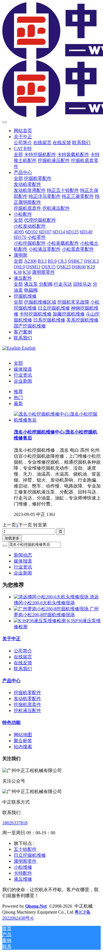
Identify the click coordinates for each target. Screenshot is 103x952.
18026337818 (14, 822)
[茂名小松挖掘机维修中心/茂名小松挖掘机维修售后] (57, 420)
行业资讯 (23, 375)
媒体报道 (23, 369)
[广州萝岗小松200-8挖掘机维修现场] (52, 608)
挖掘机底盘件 (27, 704)
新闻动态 (23, 555)
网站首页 (23, 130)
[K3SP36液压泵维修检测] (40, 620)
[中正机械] (51, 60)
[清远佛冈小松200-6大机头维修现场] (52, 596)
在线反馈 (23, 662)
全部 (18, 154)
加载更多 (12, 538)
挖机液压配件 (27, 710)
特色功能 (11, 722)
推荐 (18, 391)
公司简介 (23, 650)
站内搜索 (23, 746)
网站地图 (23, 734)
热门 (18, 397)
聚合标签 (23, 740)
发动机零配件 (27, 698)
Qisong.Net (36, 906)
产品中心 (11, 680)
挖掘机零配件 (27, 692)
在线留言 (23, 656)
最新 (18, 403)
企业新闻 (23, 381)
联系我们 (23, 668)
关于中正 (11, 638)
